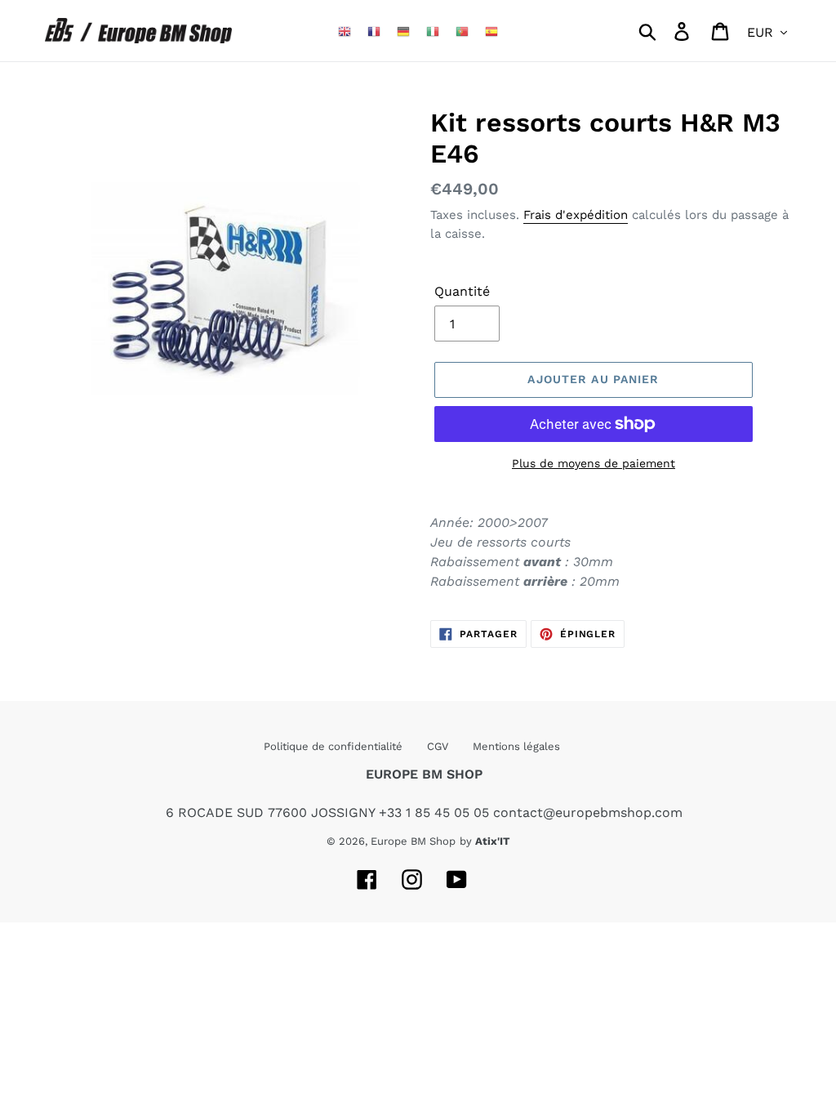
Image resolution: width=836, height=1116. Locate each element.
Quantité (462, 291)
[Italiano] (432, 30)
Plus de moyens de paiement (593, 463)
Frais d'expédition (575, 215)
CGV (437, 746)
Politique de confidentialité (333, 746)
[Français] (374, 30)
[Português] (462, 30)
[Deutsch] (403, 30)
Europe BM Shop (413, 841)
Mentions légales (516, 746)
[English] (344, 30)
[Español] (491, 30)
